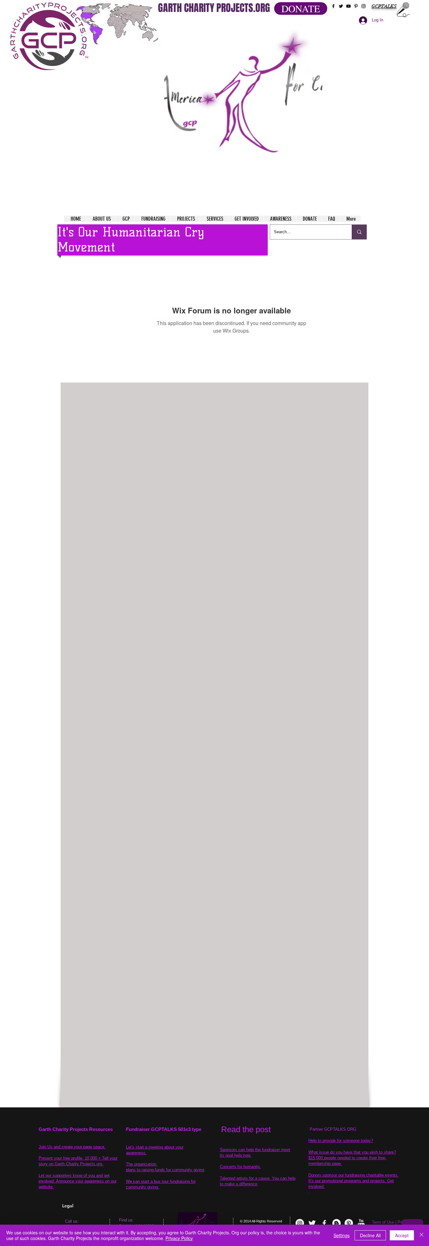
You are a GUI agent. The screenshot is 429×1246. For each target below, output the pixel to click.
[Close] (421, 1235)
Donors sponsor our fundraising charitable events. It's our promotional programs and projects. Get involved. (353, 1181)
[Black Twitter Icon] (341, 6)
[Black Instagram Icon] (363, 6)
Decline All (370, 1235)
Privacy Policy (179, 1238)
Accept (402, 1235)
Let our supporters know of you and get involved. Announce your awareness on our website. (78, 1181)
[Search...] (359, 232)
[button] (243, 100)
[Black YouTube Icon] (348, 6)
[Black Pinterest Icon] (356, 6)
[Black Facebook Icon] (333, 6)
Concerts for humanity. (240, 1166)
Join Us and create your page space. (72, 1146)
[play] (305, 24)
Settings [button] (342, 1235)
